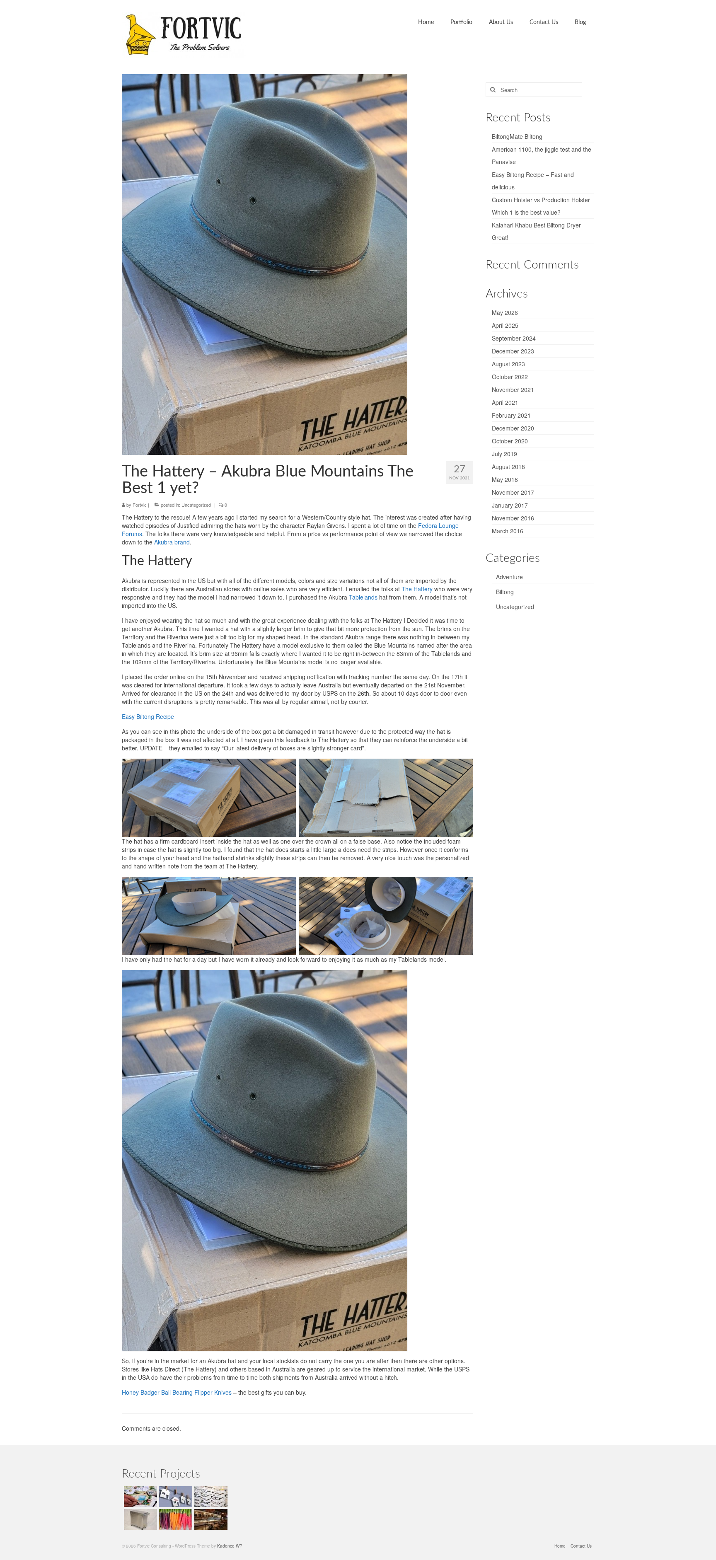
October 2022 (510, 376)
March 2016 (507, 531)
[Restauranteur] (209, 1519)
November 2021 (513, 389)
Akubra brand (172, 542)
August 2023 (508, 364)
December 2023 (513, 351)
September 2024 (514, 338)
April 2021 (505, 402)
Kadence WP (229, 1546)
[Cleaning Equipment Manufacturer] (139, 1519)
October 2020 (510, 441)
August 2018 (508, 466)
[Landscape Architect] (139, 1496)
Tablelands (363, 597)
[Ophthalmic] (209, 1496)
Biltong (505, 592)
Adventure (509, 577)
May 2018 (505, 479)
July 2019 (504, 454)
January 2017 (510, 505)
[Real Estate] (174, 1496)
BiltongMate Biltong (517, 136)
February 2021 (511, 415)
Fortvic (140, 504)
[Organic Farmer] (174, 1519)
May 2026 (505, 312)
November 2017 (513, 492)
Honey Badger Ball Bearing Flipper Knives (177, 1392)
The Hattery (417, 589)
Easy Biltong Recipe (148, 716)
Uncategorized (196, 504)
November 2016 (513, 518)
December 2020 (513, 428)
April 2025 (505, 325)
